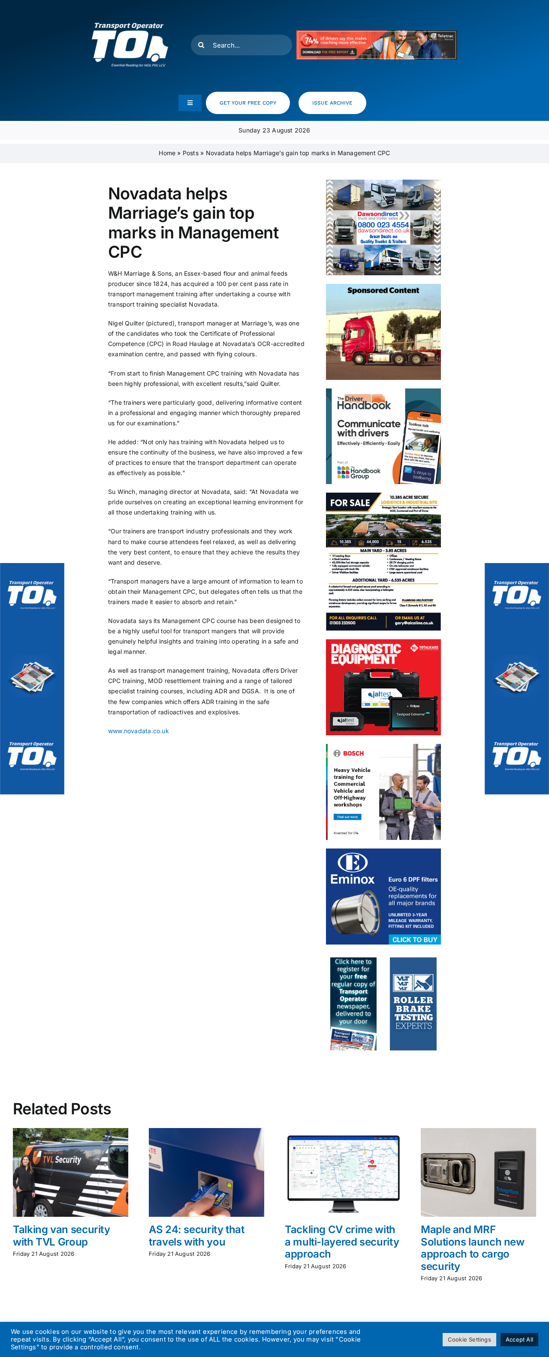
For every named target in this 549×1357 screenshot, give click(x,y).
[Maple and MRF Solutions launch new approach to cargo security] (478, 1131)
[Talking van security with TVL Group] (70, 1131)
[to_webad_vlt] (413, 960)
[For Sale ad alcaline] (383, 495)
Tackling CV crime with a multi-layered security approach (342, 1242)
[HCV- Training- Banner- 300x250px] (383, 746)
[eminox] (383, 851)
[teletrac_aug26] (377, 33)
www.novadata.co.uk (138, 730)
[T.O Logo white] (130, 9)
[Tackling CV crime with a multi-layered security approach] (342, 1131)
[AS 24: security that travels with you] (206, 1131)
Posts (191, 152)
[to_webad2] (353, 960)
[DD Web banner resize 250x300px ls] (383, 182)
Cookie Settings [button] (469, 1339)
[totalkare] (383, 642)
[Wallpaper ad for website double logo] (32, 678)
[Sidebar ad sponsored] (383, 286)
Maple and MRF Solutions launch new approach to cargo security (473, 1248)
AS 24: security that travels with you (196, 1235)
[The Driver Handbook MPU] (383, 391)
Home (167, 152)
